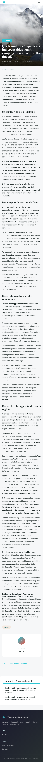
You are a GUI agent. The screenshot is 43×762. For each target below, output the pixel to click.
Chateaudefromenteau (18, 717)
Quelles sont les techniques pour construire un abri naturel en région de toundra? (20, 698)
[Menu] (39, 2)
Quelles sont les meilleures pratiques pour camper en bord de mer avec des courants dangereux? (20, 690)
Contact (5, 749)
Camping (7, 41)
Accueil (4, 69)
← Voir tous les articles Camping (14, 663)
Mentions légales (8, 745)
